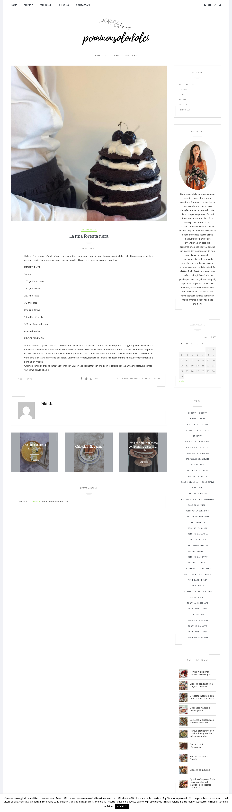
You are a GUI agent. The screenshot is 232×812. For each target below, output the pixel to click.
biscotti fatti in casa (198, 424)
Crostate (184, 89)
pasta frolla (197, 586)
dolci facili (198, 488)
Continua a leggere (80, 801)
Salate (182, 99)
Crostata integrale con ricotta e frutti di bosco (202, 697)
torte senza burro (198, 637)
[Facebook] (204, 5)
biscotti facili (197, 419)
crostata (197, 436)
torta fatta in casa (198, 609)
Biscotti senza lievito (197, 430)
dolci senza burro (198, 528)
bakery (192, 413)
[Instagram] (215, 5)
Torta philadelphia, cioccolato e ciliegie (200, 673)
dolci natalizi (206, 499)
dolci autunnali (190, 482)
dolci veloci (206, 568)
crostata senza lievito (197, 459)
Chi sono (63, 5)
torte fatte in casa (198, 632)
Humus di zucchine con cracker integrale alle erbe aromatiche (202, 733)
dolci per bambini (197, 505)
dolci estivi (208, 482)
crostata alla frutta (197, 447)
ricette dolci (89, 230)
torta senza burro (198, 620)
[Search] (220, 5)
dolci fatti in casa (197, 493)
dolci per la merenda (197, 517)
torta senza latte (197, 626)
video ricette (187, 84)
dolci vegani (189, 568)
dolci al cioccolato (197, 470)
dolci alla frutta (197, 476)
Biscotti (203, 413)
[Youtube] (209, 5)
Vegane (183, 105)
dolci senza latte (197, 551)
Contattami (83, 5)
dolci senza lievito (198, 557)
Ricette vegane (198, 597)
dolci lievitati (188, 499)
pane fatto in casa (201, 574)
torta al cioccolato (197, 603)
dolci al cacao (151, 378)
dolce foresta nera (128, 378)
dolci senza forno (197, 540)
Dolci (182, 94)
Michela (47, 404)
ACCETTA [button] (122, 806)
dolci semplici (197, 522)
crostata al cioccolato (197, 442)
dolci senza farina (198, 534)
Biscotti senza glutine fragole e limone (201, 685)
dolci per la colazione (197, 511)
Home (14, 5)
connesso (36, 500)
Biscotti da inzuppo (200, 769)
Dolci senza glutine (197, 545)
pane (186, 574)
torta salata (197, 614)
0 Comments (25, 379)
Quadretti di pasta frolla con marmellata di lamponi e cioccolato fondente (202, 783)
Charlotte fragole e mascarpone (200, 709)
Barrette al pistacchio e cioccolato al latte (202, 721)
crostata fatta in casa (197, 453)
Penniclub (46, 5)
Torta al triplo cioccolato (197, 745)
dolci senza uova (197, 563)
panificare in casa (197, 580)
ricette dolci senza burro (198, 591)
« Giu (181, 380)
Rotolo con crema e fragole (200, 757)
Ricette (28, 5)
